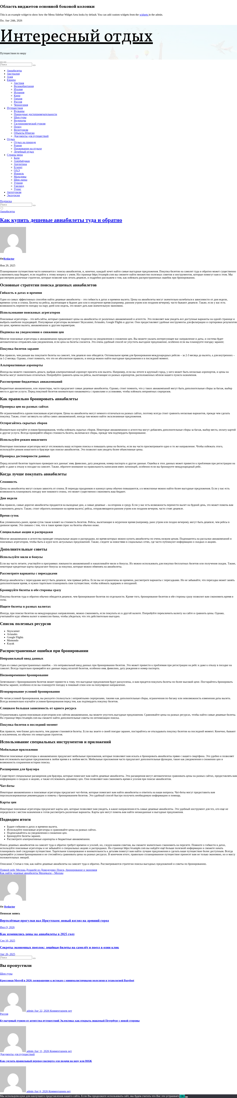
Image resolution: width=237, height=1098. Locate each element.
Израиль (19, 173)
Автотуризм (14, 192)
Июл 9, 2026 (7, 927)
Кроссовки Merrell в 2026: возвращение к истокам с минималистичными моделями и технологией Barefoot (67, 980)
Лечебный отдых (24, 151)
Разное (18, 145)
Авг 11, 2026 (42, 1051)
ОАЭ (17, 170)
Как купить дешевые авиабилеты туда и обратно (61, 220)
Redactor (8, 258)
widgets (144, 14)
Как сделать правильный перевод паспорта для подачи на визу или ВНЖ (46, 1061)
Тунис (17, 189)
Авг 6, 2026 (41, 1091)
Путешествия (15, 108)
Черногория (21, 104)
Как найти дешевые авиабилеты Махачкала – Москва (31, 873)
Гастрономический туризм (29, 123)
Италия (18, 89)
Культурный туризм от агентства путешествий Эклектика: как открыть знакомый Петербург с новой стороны (70, 1020)
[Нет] (186, 1096)
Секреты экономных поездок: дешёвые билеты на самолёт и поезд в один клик (59, 947)
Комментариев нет (61, 1010)
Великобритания (24, 86)
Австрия (19, 83)
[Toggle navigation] (4, 62)
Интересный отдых (76, 37)
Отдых (11, 139)
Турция (18, 182)
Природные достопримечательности (35, 114)
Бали (17, 157)
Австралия (13, 73)
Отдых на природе (25, 142)
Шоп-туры (20, 117)
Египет (18, 167)
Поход (17, 126)
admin (30, 1010)
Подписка (6, 201)
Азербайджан (22, 161)
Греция (18, 98)
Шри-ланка (20, 179)
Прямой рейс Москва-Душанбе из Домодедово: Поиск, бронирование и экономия (48, 869)
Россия (18, 101)
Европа (11, 79)
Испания (19, 92)
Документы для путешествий (31, 136)
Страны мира (15, 154)
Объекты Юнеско (24, 132)
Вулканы (19, 111)
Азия (10, 76)
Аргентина (20, 164)
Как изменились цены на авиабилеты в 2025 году (37, 934)
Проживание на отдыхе (28, 148)
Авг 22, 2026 (42, 1010)
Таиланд (19, 186)
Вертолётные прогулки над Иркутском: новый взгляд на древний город (54, 920)
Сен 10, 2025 (7, 940)
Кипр (17, 95)
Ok (182, 1096)
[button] (1, 62)
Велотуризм (21, 129)
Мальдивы (20, 176)
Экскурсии (13, 195)
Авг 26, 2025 (7, 954)
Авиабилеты (14, 70)
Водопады (20, 120)
